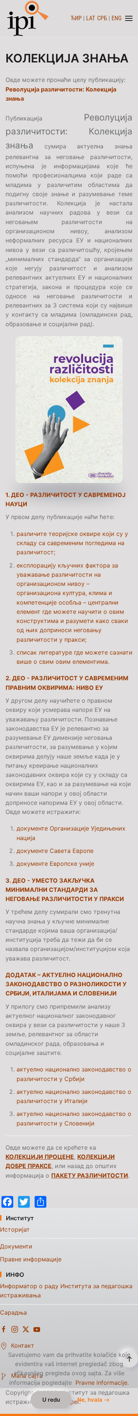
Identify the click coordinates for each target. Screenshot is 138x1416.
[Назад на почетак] (29, 18)
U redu (51, 1399)
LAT (90, 18)
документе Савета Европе (55, 850)
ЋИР (76, 18)
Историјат (15, 1229)
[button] (128, 18)
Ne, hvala (89, 1400)
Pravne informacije (101, 1382)
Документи (16, 1246)
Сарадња (13, 1312)
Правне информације (30, 1259)
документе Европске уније (55, 863)
